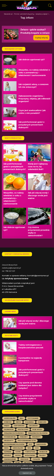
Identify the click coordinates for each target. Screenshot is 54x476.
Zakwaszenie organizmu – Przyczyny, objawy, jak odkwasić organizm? (34, 99)
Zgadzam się (27, 473)
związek (36, 459)
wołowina (30, 455)
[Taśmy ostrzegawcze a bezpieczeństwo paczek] (10, 347)
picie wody (37, 429)
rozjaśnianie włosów (14, 444)
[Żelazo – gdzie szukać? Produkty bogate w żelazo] (11, 34)
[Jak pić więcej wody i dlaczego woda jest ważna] (39, 181)
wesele (7, 455)
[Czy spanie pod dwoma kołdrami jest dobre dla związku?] (10, 386)
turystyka (30, 452)
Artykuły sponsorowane (16, 278)
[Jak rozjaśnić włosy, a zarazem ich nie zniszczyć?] (10, 86)
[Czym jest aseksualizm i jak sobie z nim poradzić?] (10, 112)
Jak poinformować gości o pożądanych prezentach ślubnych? (31, 125)
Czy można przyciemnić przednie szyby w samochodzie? (30, 398)
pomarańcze (10, 437)
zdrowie (24, 459)
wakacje (43, 452)
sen (29, 448)
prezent (24, 437)
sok (37, 448)
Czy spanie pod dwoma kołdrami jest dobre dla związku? (30, 385)
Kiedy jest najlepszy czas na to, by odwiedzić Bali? (38, 166)
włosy (42, 455)
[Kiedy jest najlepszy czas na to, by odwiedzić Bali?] (39, 152)
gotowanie (33, 418)
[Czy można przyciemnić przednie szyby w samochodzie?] (39, 216)
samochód (41, 444)
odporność (19, 426)
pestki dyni (23, 429)
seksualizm (18, 448)
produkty (8, 440)
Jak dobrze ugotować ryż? (31, 59)
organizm (33, 426)
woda (18, 455)
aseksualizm (9, 418)
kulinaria (29, 422)
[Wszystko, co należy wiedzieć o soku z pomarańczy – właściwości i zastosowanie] (10, 73)
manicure (42, 422)
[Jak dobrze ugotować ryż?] (10, 60)
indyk (18, 422)
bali (21, 418)
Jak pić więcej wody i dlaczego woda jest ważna (38, 195)
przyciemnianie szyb (27, 440)
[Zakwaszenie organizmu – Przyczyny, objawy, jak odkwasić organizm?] (10, 99)
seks (6, 448)
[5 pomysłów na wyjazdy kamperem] (10, 360)
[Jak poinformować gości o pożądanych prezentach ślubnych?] (10, 125)
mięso (6, 426)
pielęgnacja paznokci (14, 433)
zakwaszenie (10, 459)
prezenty (36, 437)
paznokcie (9, 429)
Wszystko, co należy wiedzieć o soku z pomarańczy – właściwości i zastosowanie (34, 73)
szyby (18, 452)
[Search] (49, 5)
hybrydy (8, 422)
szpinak (7, 452)
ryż (30, 444)
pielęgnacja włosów (38, 433)
